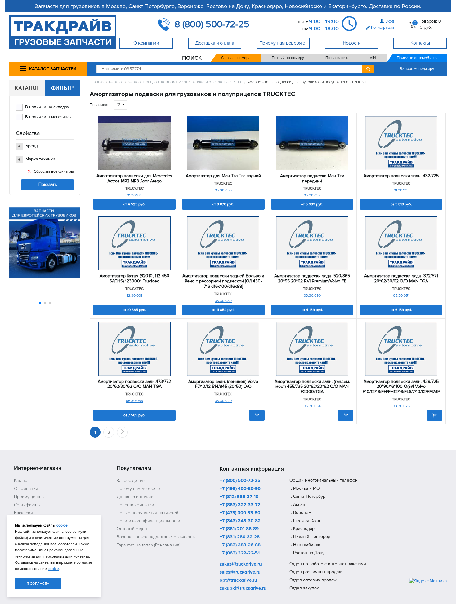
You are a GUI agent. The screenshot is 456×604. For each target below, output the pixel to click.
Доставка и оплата (135, 496)
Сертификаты (27, 504)
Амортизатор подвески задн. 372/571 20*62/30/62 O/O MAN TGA (401, 279)
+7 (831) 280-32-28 (240, 537)
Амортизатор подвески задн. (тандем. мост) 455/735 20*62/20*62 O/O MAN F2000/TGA (312, 387)
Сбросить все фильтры (54, 171)
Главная (97, 82)
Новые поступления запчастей (147, 512)
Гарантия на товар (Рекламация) (148, 545)
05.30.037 (312, 195)
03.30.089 (223, 301)
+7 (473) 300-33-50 (240, 513)
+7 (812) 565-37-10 (239, 497)
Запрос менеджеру (417, 68)
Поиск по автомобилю (417, 57)
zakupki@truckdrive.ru (243, 588)
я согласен (38, 583)
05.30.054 (312, 406)
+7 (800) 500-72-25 (240, 481)
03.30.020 (223, 401)
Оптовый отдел (132, 529)
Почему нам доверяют (139, 488)
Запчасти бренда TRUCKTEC (217, 82)
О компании (26, 488)
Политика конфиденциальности (148, 520)
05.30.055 (223, 190)
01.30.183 (134, 195)
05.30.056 (134, 401)
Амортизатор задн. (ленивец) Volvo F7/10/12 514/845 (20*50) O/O (223, 384)
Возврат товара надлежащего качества (156, 537)
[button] (40, 303)
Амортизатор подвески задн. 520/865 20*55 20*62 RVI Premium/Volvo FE (312, 279)
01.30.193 (401, 190)
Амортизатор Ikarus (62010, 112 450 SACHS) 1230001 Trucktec (134, 279)
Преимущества (29, 496)
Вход (389, 21)
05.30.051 (401, 295)
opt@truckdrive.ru (238, 580)
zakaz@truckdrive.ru (241, 564)
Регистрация (382, 27)
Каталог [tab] (27, 88)
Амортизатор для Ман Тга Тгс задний (223, 175)
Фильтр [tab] (62, 88)
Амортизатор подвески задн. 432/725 (401, 175)
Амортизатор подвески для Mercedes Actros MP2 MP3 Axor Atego (134, 178)
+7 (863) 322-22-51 (240, 553)
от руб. (134, 204)
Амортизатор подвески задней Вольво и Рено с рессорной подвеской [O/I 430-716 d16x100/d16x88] (223, 281)
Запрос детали (131, 480)
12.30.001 (134, 295)
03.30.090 (312, 295)
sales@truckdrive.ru (240, 572)
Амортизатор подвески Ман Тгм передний (312, 178)
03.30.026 (401, 406)
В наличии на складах (47, 107)
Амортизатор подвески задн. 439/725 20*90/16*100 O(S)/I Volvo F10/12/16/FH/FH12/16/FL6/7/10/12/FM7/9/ (401, 387)
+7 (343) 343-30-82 (240, 521)
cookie (62, 525)
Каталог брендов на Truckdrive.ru (157, 82)
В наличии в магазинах (48, 117)
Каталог (116, 82)
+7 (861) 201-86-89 (239, 529)
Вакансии (23, 512)
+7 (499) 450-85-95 (240, 489)
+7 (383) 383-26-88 (240, 545)
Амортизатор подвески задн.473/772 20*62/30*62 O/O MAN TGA (134, 384)
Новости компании (135, 504)
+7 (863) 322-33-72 (240, 505)
